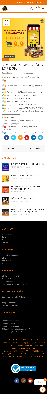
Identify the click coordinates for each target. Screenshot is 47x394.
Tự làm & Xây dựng (9, 279)
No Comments (25, 167)
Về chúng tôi (7, 234)
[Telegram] (40, 137)
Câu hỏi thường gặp (10, 305)
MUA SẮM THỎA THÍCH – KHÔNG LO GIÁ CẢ (27, 164)
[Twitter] (13, 137)
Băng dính (6, 258)
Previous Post (14, 148)
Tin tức (5, 59)
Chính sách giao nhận (10, 326)
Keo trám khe (7, 261)
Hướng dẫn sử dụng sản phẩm (14, 300)
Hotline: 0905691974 (24, 2)
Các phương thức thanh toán (13, 332)
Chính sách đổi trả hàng (11, 323)
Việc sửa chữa (7, 282)
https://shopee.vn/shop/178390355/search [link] (18, 121)
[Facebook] (6, 137)
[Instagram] (23, 380)
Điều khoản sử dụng (10, 318)
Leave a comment (26, 73)
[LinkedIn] (33, 137)
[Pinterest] (26, 137)
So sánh (5, 263)
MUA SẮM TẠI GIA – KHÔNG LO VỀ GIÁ (25, 175)
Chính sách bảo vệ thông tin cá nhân (16, 329)
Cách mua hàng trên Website (13, 297)
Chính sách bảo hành (10, 321)
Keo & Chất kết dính (10, 255)
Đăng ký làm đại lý (9, 303)
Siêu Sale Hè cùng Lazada (22, 198)
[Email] (20, 137)
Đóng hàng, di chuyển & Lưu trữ (14, 284)
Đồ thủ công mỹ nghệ (10, 276)
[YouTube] (30, 380)
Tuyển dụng (6, 240)
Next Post (35, 148)
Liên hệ (5, 243)
